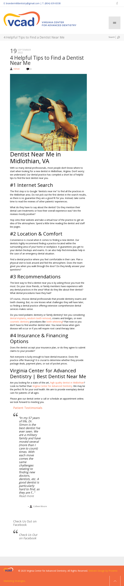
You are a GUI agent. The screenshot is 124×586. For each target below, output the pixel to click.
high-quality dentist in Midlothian (67, 382)
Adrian (17, 68)
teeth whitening (54, 321)
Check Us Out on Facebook (24, 523)
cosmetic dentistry (19, 321)
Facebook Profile (117, 3)
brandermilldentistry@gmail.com (23, 3)
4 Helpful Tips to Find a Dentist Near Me (47, 60)
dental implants (18, 318)
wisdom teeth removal (39, 318)
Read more (26, 496)
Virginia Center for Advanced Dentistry (52, 386)
